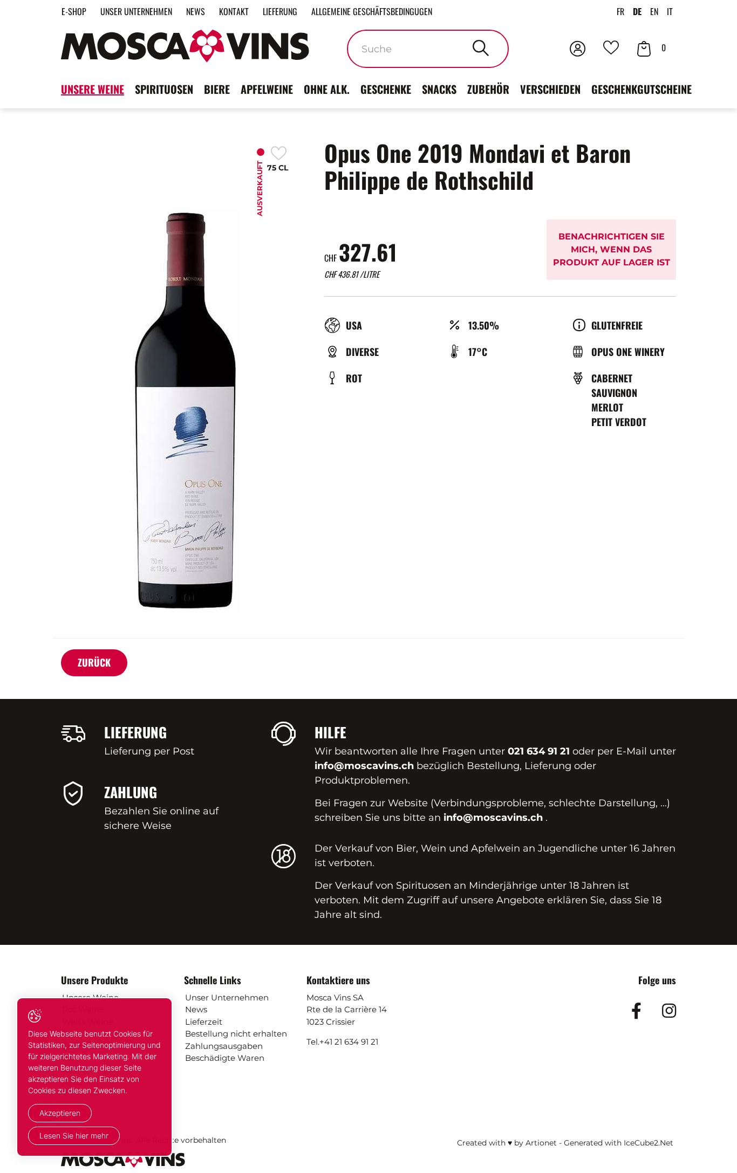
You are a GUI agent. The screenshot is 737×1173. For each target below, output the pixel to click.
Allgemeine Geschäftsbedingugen (371, 11)
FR (620, 11)
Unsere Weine (92, 89)
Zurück (94, 662)
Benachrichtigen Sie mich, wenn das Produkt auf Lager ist (611, 249)
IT (670, 11)
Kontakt (234, 11)
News (195, 11)
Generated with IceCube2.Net (618, 1143)
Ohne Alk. (327, 89)
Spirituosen (164, 89)
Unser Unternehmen (136, 11)
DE (637, 11)
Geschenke (385, 89)
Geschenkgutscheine (641, 89)
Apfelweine (267, 89)
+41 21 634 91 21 (348, 1042)
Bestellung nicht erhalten (236, 1033)
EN (654, 11)
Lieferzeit (203, 1022)
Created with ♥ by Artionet (507, 1143)
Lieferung (280, 11)
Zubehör (488, 89)
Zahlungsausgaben (224, 1046)
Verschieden (550, 89)
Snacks (439, 89)
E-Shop (74, 11)
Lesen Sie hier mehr (73, 1135)
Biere (217, 89)
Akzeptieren (59, 1112)
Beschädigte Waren (224, 1058)
